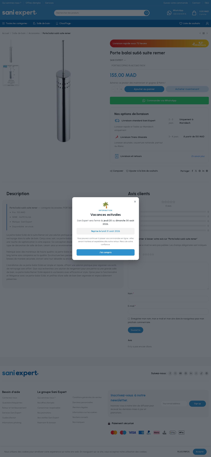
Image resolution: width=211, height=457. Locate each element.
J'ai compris (105, 252)
